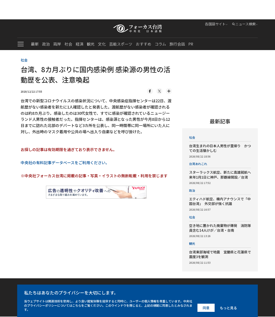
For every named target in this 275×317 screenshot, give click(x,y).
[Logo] (137, 28)
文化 (102, 44)
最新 (35, 44)
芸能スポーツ (120, 44)
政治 (46, 44)
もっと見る (228, 307)
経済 (79, 44)
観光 (91, 44)
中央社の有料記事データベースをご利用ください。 (65, 162)
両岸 (57, 44)
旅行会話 (177, 44)
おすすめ (143, 44)
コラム (160, 44)
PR (190, 44)
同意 (206, 307)
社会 (68, 44)
